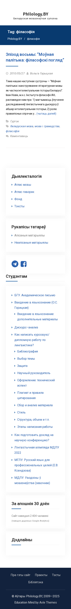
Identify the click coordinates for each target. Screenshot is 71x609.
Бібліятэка (35, 582)
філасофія (13, 131)
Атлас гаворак (24, 192)
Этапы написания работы (35, 427)
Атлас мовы (22, 184)
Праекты (41, 575)
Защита (22, 366)
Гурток (14, 121)
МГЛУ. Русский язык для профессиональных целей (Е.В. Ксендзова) (36, 465)
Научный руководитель (33, 373)
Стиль (21, 412)
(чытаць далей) (46, 113)
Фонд (18, 199)
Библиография (27, 351)
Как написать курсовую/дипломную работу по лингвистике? (31, 340)
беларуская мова (21, 126)
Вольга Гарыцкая (41, 73)
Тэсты (56, 575)
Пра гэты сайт (20, 575)
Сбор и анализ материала (35, 405)
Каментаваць (19, 136)
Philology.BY (35, 14)
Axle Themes (48, 602)
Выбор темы (26, 358)
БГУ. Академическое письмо (34, 295)
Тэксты (19, 206)
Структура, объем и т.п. (33, 419)
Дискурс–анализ (26, 327)
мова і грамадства (47, 126)
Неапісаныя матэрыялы (31, 242)
